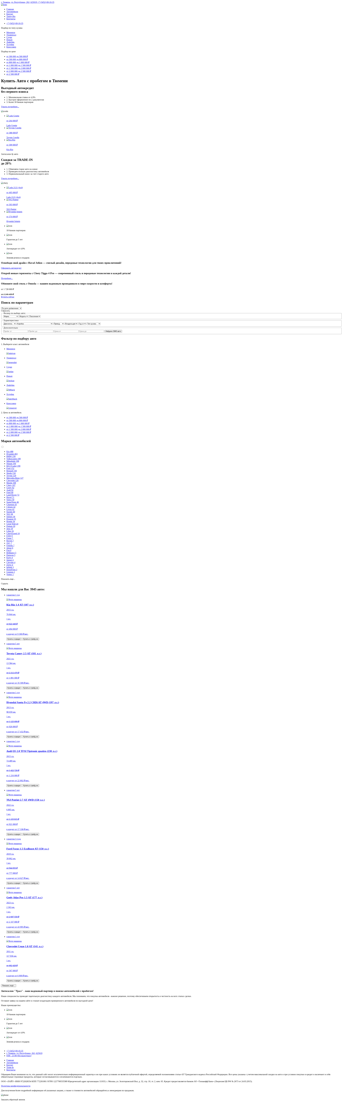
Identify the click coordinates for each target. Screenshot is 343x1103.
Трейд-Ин (10, 16)
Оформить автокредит (11, 268)
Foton (9, 538)
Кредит (9, 14)
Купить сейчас (7, 297)
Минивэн (10, 32)
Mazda (11, 483)
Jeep (9, 529)
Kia (9, 451)
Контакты (10, 19)
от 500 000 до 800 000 (17, 420)
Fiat (8, 550)
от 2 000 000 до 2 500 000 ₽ (18, 71)
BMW (11, 456)
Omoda (10, 545)
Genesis (10, 572)
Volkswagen (13, 459)
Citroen (10, 507)
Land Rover (12, 495)
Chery (10, 485)
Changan (11, 504)
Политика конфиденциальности (15, 1086)
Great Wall (12, 524)
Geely (10, 488)
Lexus (10, 509)
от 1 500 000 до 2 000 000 (18, 429)
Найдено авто (113, 331)
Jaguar (10, 560)
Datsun (10, 526)
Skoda (11, 473)
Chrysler (10, 562)
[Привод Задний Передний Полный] (59, 323)
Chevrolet (12, 480)
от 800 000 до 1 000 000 (17, 423)
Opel (9, 492)
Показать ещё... (8, 986)
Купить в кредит (14, 639)
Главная (10, 9)
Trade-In (10, 1067)
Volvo (10, 500)
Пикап (9, 40)
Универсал (11, 35)
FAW (9, 536)
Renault (11, 471)
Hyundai (12, 454)
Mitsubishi (12, 461)
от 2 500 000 (12, 435)
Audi (9, 490)
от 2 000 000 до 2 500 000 (18, 432)
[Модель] (24, 316)
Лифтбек (10, 42)
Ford (10, 468)
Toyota (11, 475)
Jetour (9, 548)
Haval (10, 497)
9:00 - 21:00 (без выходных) (18, 1056)
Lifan (10, 531)
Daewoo (10, 555)
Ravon (10, 541)
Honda (10, 521)
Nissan (11, 463)
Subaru (10, 516)
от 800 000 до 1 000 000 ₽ (17, 62)
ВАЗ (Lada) (13, 466)
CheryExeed (13, 533)
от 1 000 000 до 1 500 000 (18, 426)
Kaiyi (9, 557)
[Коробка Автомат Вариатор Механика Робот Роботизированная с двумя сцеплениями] (34, 323)
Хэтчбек (10, 44)
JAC (9, 543)
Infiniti (10, 567)
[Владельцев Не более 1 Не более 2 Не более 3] (71, 323)
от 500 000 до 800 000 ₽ (17, 59)
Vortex (10, 574)
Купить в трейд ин (30, 639)
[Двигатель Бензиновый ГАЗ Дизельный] (9, 323)
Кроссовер (11, 47)
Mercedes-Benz (14, 478)
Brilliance (11, 553)
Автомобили (12, 11)
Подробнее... (7, 278)
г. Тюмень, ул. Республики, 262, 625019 (19, 2)
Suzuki (10, 512)
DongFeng (11, 570)
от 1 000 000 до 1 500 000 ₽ (18, 65)
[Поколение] (34, 316)
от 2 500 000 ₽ (12, 74)
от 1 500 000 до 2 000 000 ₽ (18, 68)
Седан (9, 37)
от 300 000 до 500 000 (17, 417)
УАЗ (9, 514)
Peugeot (11, 519)
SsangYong (12, 502)
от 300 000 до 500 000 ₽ (17, 56)
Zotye (9, 565)
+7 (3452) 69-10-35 (46, 2)
